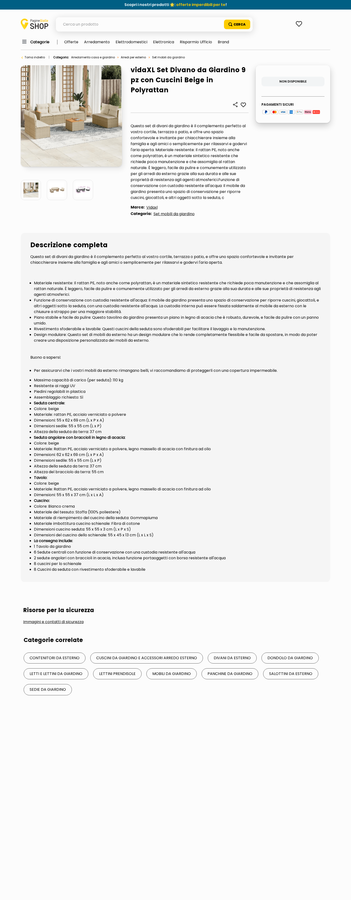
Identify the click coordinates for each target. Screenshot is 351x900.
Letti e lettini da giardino (56, 673)
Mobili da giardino (171, 673)
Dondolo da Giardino (290, 658)
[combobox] (154, 24)
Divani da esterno (232, 658)
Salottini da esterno (290, 673)
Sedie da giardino (48, 689)
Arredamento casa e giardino (93, 57)
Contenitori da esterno (55, 658)
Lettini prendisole (117, 673)
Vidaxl (152, 207)
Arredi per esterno (133, 57)
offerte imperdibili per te (200, 4)
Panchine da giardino (229, 673)
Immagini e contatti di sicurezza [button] (53, 622)
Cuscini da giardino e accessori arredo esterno (146, 658)
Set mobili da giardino (168, 57)
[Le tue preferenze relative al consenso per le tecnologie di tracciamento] (342, 891)
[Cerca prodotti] (237, 24)
